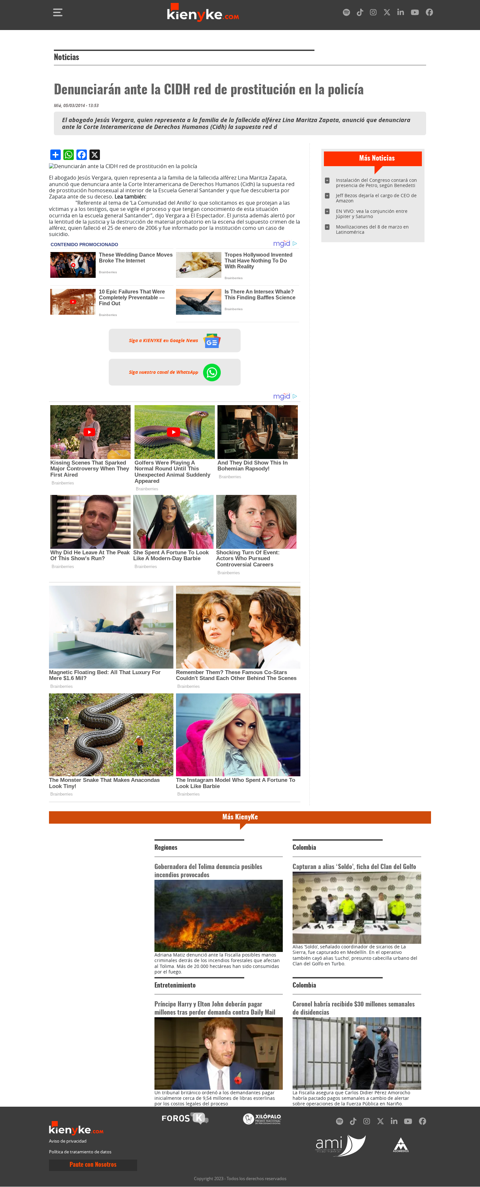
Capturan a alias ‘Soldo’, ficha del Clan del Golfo (354, 867)
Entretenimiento (175, 986)
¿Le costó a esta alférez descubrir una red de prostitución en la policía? (172, 199)
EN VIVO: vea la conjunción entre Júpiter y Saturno (372, 213)
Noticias (66, 58)
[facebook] (429, 13)
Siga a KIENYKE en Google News (164, 340)
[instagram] (373, 13)
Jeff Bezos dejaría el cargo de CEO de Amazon (376, 198)
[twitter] (387, 13)
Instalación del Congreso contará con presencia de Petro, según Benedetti (376, 182)
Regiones (165, 848)
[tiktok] (360, 13)
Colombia (304, 848)
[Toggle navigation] (58, 12)
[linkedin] (400, 13)
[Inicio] (203, 12)
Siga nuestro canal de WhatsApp (164, 372)
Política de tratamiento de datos (80, 1152)
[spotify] (346, 13)
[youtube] (415, 13)
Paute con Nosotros (93, 1165)
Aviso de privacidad (68, 1141)
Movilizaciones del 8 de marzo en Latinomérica (372, 229)
